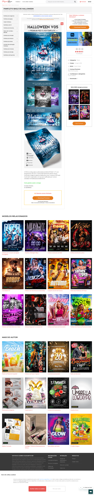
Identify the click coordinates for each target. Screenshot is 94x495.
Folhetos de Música (8, 38)
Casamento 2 (28, 410)
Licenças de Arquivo (53, 460)
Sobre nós (62, 468)
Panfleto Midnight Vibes (31, 252)
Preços (73, 458)
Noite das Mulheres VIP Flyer (79, 290)
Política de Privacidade (51, 467)
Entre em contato (64, 465)
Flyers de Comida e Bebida (8, 31)
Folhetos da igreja (8, 19)
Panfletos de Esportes (9, 55)
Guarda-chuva (74, 410)
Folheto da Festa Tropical (32, 374)
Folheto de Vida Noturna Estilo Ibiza (35, 290)
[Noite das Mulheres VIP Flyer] (85, 112)
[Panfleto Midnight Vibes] (74, 96)
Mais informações (73, 71)
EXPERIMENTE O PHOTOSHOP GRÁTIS (42, 15)
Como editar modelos (27, 1)
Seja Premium (79, 123)
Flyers (78, 60)
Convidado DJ (6, 290)
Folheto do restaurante (54, 410)
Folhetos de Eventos (9, 28)
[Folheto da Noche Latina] (85, 96)
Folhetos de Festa (8, 41)
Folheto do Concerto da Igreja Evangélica (10, 253)
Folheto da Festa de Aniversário (56, 327)
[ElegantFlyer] (7, 1)
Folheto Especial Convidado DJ (33, 327)
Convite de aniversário (54, 374)
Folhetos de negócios (9, 16)
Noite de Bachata (75, 374)
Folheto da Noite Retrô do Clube (11, 327)
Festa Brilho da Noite (53, 446)
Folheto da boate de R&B (55, 252)
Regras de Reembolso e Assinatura (63, 460)
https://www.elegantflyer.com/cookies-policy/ (35, 480)
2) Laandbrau (28, 187)
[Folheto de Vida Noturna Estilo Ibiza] (74, 112)
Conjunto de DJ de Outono (55, 290)
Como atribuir (72, 75)
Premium (83, 1)
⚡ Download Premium (43, 198)
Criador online (75, 461)
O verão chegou (75, 446)
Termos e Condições (53, 463)
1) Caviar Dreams (28, 186)
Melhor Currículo (6, 446)
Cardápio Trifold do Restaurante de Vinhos (35, 447)
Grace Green (77, 66)
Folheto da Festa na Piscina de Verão (81, 327)
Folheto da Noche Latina (77, 252)
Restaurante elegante (8, 410)
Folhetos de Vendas (8, 52)
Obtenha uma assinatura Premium (46, 19)
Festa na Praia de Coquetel (9, 374)
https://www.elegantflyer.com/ (45, 479)
